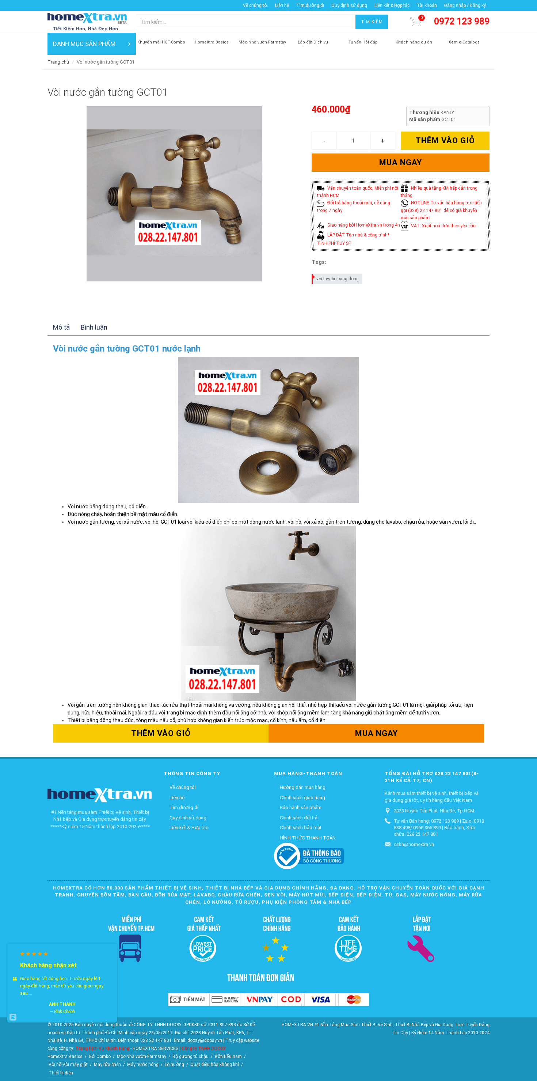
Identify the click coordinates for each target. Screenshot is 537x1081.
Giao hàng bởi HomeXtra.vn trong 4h (363, 225)
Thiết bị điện (61, 1073)
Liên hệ (282, 5)
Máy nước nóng (143, 1064)
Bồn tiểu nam (228, 1056)
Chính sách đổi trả (298, 817)
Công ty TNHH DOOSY (204, 1048)
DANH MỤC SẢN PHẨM (84, 44)
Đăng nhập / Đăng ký (465, 5)
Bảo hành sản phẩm (300, 807)
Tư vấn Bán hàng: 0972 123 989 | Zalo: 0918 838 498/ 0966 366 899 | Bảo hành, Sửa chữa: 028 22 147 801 (439, 827)
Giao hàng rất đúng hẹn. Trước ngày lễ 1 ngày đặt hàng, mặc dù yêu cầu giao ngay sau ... (61, 986)
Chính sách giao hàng (302, 797)
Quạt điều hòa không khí (214, 1064)
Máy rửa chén (107, 1064)
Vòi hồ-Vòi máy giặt (68, 1064)
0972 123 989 (462, 21)
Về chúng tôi (255, 5)
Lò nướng (174, 1064)
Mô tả (61, 327)
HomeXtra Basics (65, 1056)
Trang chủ (58, 62)
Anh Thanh (62, 1004)
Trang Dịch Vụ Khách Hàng (102, 1048)
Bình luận (94, 327)
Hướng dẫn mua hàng (302, 787)
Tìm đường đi (310, 5)
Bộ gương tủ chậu (190, 1056)
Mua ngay (400, 162)
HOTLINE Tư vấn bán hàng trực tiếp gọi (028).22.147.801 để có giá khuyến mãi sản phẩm (441, 210)
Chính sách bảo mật (300, 827)
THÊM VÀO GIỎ (445, 140)
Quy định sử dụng (349, 5)
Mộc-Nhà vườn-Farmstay (141, 1056)
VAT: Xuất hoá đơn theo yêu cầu (443, 225)
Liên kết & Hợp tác (392, 5)
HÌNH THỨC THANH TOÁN (308, 838)
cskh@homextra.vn (414, 844)
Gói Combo (100, 1056)
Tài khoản (427, 5)
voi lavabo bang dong (337, 278)
